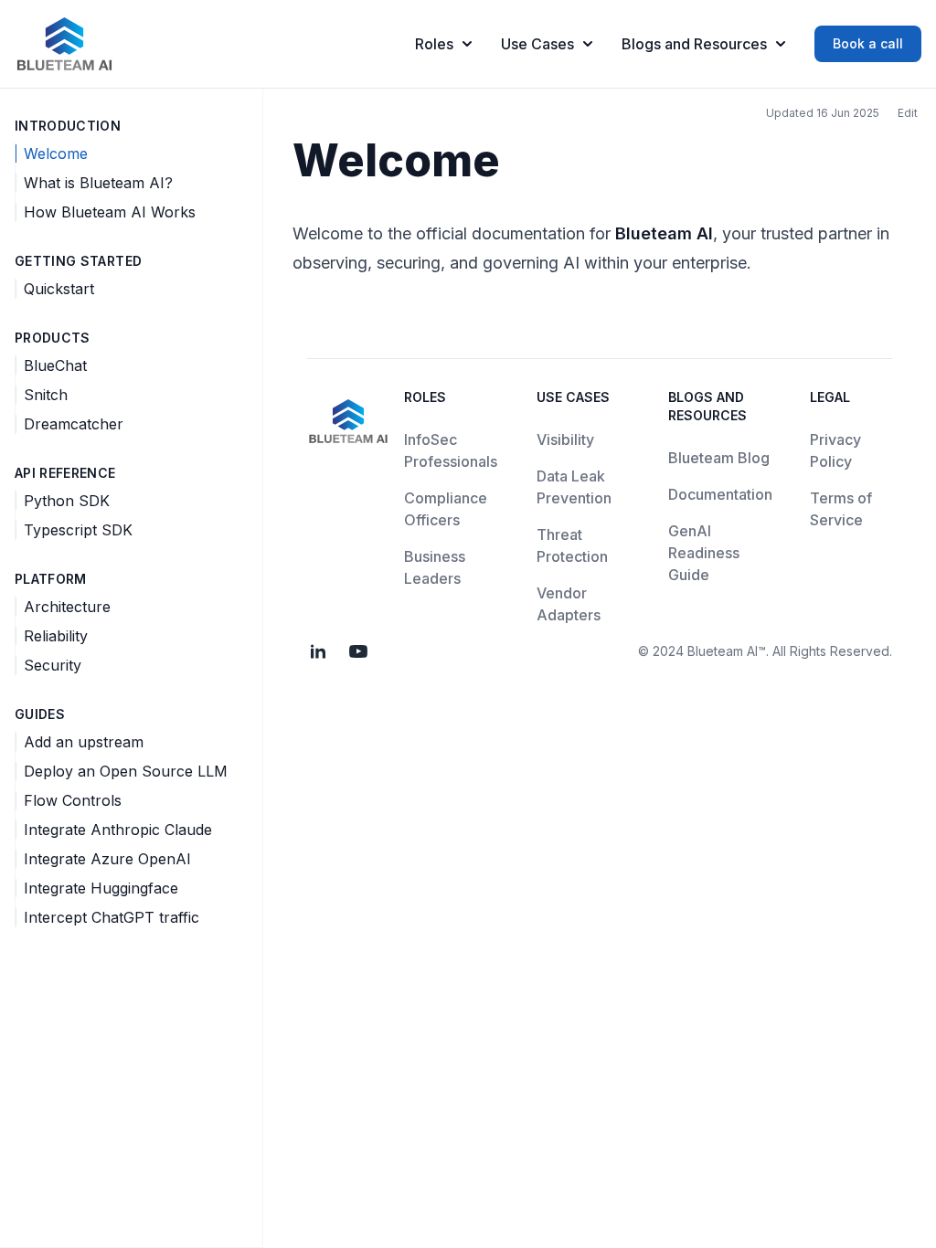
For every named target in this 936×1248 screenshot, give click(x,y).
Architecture (67, 607)
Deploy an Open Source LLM (126, 771)
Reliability (56, 636)
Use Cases (537, 44)
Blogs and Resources (694, 44)
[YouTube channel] (358, 651)
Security (52, 665)
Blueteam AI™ (726, 651)
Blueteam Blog (719, 458)
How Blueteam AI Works (110, 212)
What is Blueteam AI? (98, 183)
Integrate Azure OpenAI (107, 859)
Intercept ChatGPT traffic (111, 917)
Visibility (565, 439)
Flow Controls (73, 800)
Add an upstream (84, 742)
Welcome (56, 153)
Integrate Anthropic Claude (118, 829)
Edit (908, 113)
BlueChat (55, 365)
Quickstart (59, 289)
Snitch (46, 395)
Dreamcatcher (73, 424)
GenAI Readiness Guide (703, 553)
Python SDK (67, 501)
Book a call (868, 43)
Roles (434, 44)
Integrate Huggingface (101, 888)
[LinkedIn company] (318, 651)
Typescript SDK (78, 530)
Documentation (720, 494)
